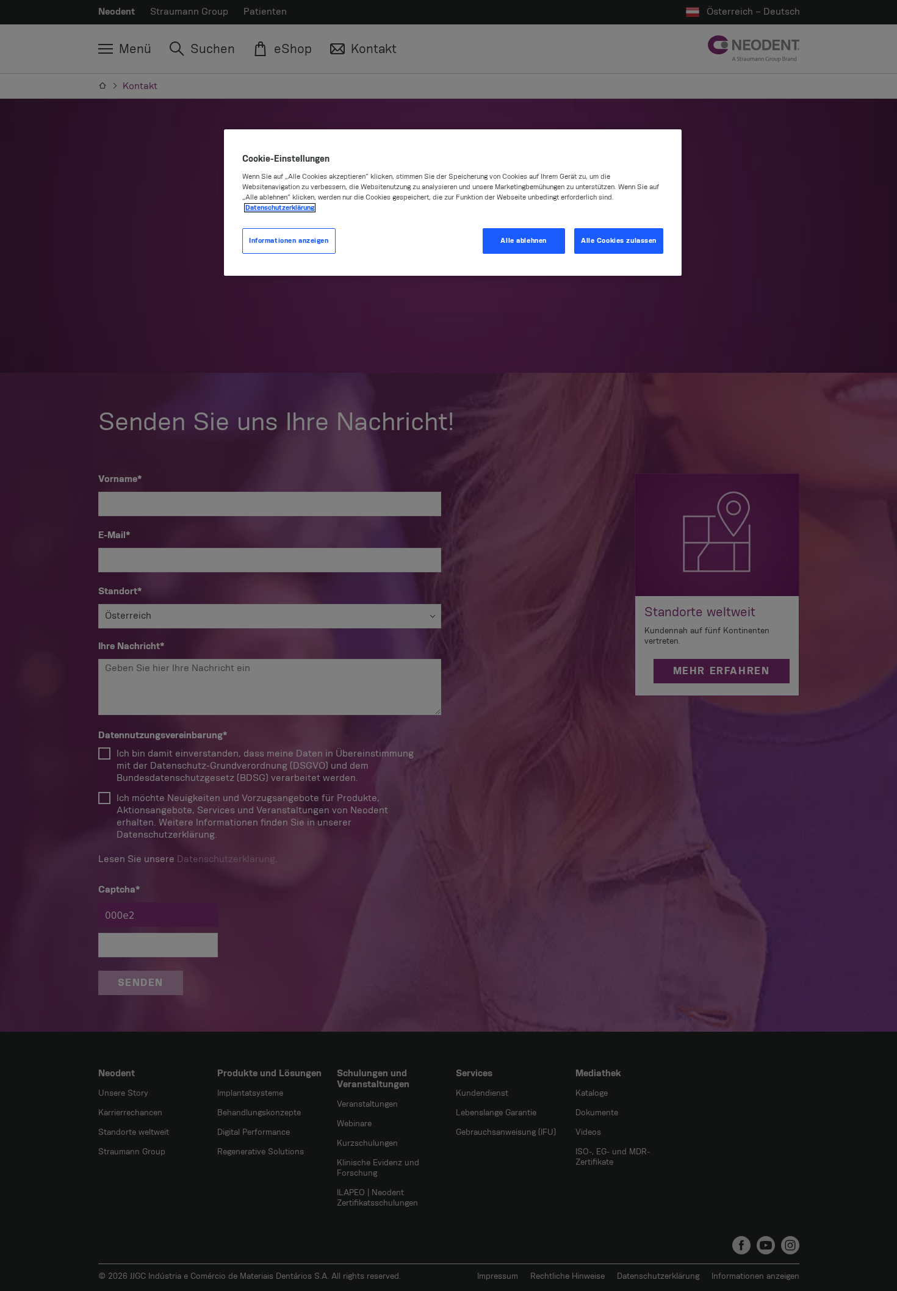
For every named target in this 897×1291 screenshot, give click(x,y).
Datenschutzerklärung (279, 207)
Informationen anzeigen (289, 240)
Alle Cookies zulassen (619, 240)
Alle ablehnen (523, 240)
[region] (453, 202)
